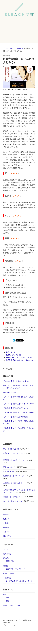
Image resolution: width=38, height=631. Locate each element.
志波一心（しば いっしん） (13, 501)
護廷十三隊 (10, 561)
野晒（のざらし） (9, 467)
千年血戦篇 (19, 48)
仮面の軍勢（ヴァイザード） (16, 569)
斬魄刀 (5, 594)
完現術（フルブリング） (12, 605)
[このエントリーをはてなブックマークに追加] (14, 341)
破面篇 (5, 566)
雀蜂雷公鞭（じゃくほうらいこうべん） (20, 357)
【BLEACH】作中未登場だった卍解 (15, 381)
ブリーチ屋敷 (8, 48)
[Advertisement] (19, 31)
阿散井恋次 (7, 536)
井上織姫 (6, 523)
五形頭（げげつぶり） (14, 355)
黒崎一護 (6, 514)
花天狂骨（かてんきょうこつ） (14, 460)
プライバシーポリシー (10, 625)
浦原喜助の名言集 (9, 392)
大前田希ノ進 (10, 352)
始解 (7, 597)
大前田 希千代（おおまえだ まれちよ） (20, 360)
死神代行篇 (7, 554)
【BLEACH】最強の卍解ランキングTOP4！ (18, 404)
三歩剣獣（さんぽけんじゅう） (14, 483)
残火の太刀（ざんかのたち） (13, 453)
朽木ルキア (7, 519)
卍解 (7, 601)
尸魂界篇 (6, 558)
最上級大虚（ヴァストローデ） (14, 476)
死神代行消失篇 (8, 573)
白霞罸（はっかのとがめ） (12, 497)
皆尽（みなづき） (9, 471)
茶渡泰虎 (6, 532)
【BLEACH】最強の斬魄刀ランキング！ (17, 408)
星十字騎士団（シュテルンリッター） (19, 581)
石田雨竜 (6, 527)
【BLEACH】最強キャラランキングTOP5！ (18, 412)
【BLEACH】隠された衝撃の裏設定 (15, 417)
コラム (5, 549)
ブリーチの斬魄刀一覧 (11, 449)
